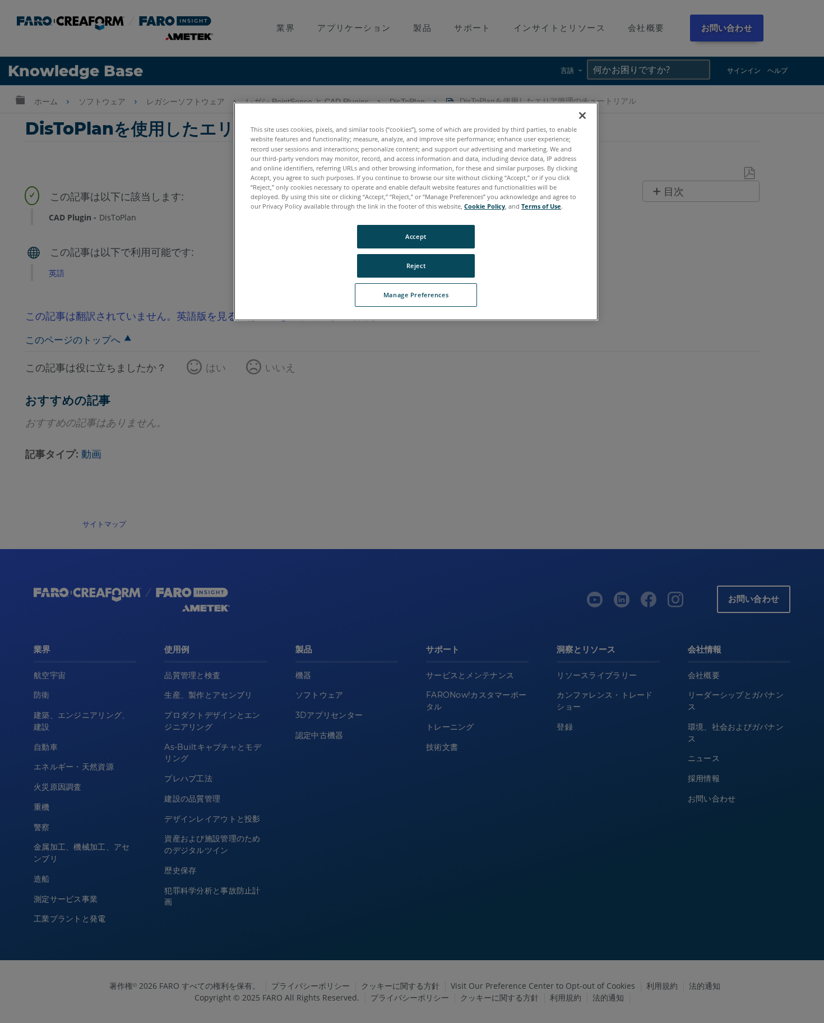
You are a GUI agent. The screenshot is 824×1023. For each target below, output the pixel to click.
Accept (415, 236)
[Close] (582, 115)
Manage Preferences (415, 295)
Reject (415, 265)
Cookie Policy (484, 206)
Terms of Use (541, 206)
